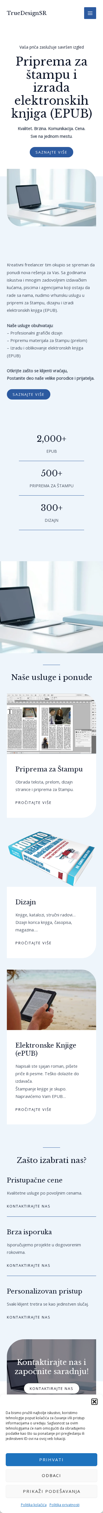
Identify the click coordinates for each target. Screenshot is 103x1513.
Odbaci (51, 1475)
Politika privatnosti (64, 1504)
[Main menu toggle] (90, 13)
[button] (94, 1402)
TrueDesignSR (26, 13)
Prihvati (51, 1459)
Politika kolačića (34, 1504)
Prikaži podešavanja (51, 1491)
